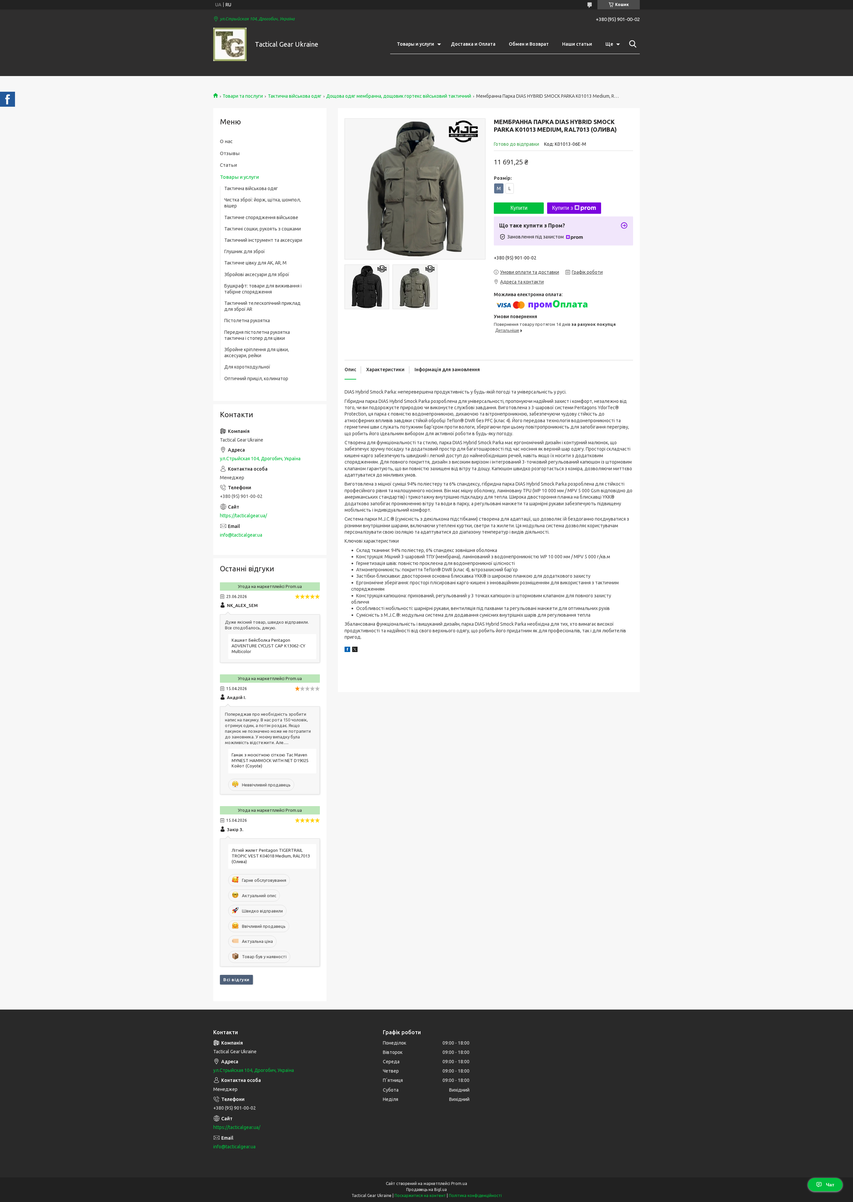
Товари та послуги (243, 96)
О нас (226, 141)
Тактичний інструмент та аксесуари (263, 240)
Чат (830, 1184)
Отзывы (230, 153)
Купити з (562, 208)
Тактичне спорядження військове (261, 217)
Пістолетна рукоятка (247, 320)
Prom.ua (459, 1183)
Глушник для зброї (244, 251)
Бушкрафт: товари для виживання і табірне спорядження (263, 288)
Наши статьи (577, 44)
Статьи (228, 165)
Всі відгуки (236, 979)
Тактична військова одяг (295, 96)
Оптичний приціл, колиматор (256, 378)
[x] (355, 650)
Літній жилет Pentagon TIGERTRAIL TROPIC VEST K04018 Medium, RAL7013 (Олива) (271, 856)
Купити (518, 208)
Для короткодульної (247, 367)
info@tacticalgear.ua (241, 535)
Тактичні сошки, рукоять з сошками (262, 228)
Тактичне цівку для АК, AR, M (255, 262)
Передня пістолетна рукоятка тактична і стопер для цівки (257, 335)
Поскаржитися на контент (420, 1195)
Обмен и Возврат (529, 44)
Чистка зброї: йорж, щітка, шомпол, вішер (262, 202)
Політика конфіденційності (475, 1195)
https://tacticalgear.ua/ (243, 515)
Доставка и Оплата (473, 44)
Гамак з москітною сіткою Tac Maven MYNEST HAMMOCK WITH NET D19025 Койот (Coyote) (270, 760)
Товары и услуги (415, 44)
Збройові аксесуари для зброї (256, 274)
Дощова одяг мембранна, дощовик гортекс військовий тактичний (398, 96)
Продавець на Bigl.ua (426, 1189)
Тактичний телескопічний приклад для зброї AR (262, 306)
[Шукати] (631, 44)
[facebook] (347, 650)
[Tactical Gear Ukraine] (230, 44)
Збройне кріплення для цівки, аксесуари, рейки (256, 352)
